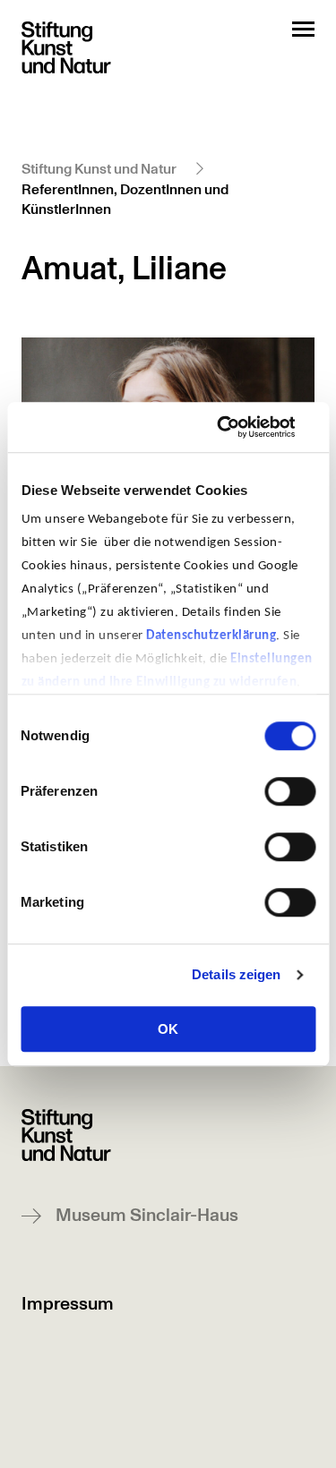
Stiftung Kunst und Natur (99, 169)
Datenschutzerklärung (211, 636)
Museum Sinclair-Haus (147, 1216)
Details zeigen (236, 974)
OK (168, 1029)
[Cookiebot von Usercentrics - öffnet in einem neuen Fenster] (239, 427)
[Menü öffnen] (303, 29)
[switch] (289, 791)
